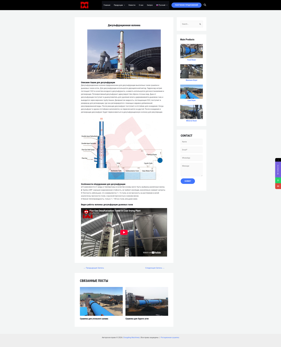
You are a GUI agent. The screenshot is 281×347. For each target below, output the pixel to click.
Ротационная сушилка (170, 337)
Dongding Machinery (131, 337)
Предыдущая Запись (94, 268)
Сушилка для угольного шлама (94, 318)
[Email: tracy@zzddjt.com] (278, 186)
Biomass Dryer (191, 80)
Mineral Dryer (191, 121)
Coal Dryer (191, 100)
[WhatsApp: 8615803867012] (278, 180)
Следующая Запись (155, 268)
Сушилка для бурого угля (137, 318)
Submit (188, 181)
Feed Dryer (191, 60)
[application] (124, 5)
